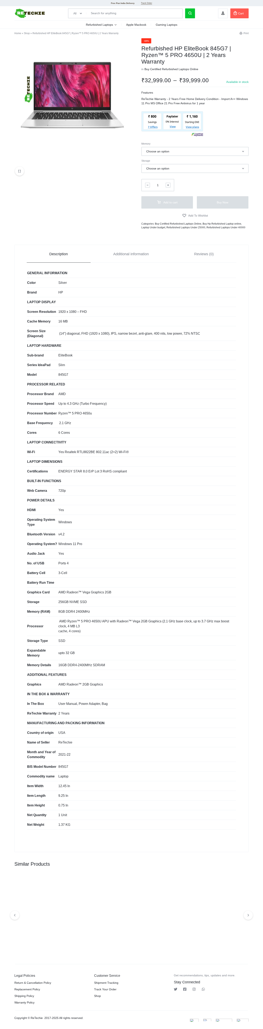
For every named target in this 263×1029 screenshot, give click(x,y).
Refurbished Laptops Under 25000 (185, 227)
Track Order (146, 3)
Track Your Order (105, 989)
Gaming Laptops (166, 24)
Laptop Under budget (153, 227)
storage (145, 160)
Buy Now (222, 202)
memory (145, 143)
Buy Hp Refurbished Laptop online (222, 223)
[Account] (223, 13)
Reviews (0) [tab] (204, 254)
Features (147, 92)
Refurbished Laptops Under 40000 (225, 227)
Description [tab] (58, 254)
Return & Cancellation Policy (32, 982)
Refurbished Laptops (99, 24)
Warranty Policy (24, 1002)
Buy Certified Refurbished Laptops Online (171, 69)
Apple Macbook (136, 24)
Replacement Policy (27, 989)
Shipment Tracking (106, 982)
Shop (27, 33)
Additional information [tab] (131, 254)
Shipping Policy (24, 996)
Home (17, 33)
